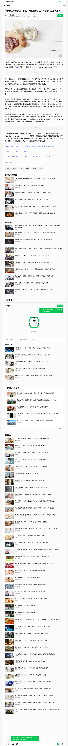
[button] (7, 744)
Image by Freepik (20, 151)
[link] (13, 744)
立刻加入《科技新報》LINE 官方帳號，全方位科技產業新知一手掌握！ (28, 156)
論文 (16, 67)
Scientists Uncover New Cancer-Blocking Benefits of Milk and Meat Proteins (33, 146)
